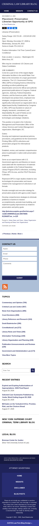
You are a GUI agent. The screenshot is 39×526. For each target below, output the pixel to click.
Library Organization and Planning (17, 340)
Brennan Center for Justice (12, 440)
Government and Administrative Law (18, 351)
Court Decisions (10, 315)
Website (19, 11)
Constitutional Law (11, 327)
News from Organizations (20, 222)
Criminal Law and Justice (14, 307)
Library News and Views (16, 220)
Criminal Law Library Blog (19, 4)
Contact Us (32, 11)
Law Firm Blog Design (19, 523)
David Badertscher (11, 323)
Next (20, 234)
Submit (20, 278)
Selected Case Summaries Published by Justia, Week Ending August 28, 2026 (18, 396)
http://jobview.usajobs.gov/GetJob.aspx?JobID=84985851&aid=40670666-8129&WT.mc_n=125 (18, 213)
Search (33, 370)
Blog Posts (19, 494)
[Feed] (5, 286)
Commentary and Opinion (14, 302)
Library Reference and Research (17, 319)
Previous (6, 234)
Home (6, 11)
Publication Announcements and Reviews (18, 345)
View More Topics (9, 355)
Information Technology (13, 336)
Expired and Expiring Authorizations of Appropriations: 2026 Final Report (17, 387)
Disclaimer (19, 488)
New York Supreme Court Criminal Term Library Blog (18, 420)
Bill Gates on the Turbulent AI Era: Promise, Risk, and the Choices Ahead (19, 405)
